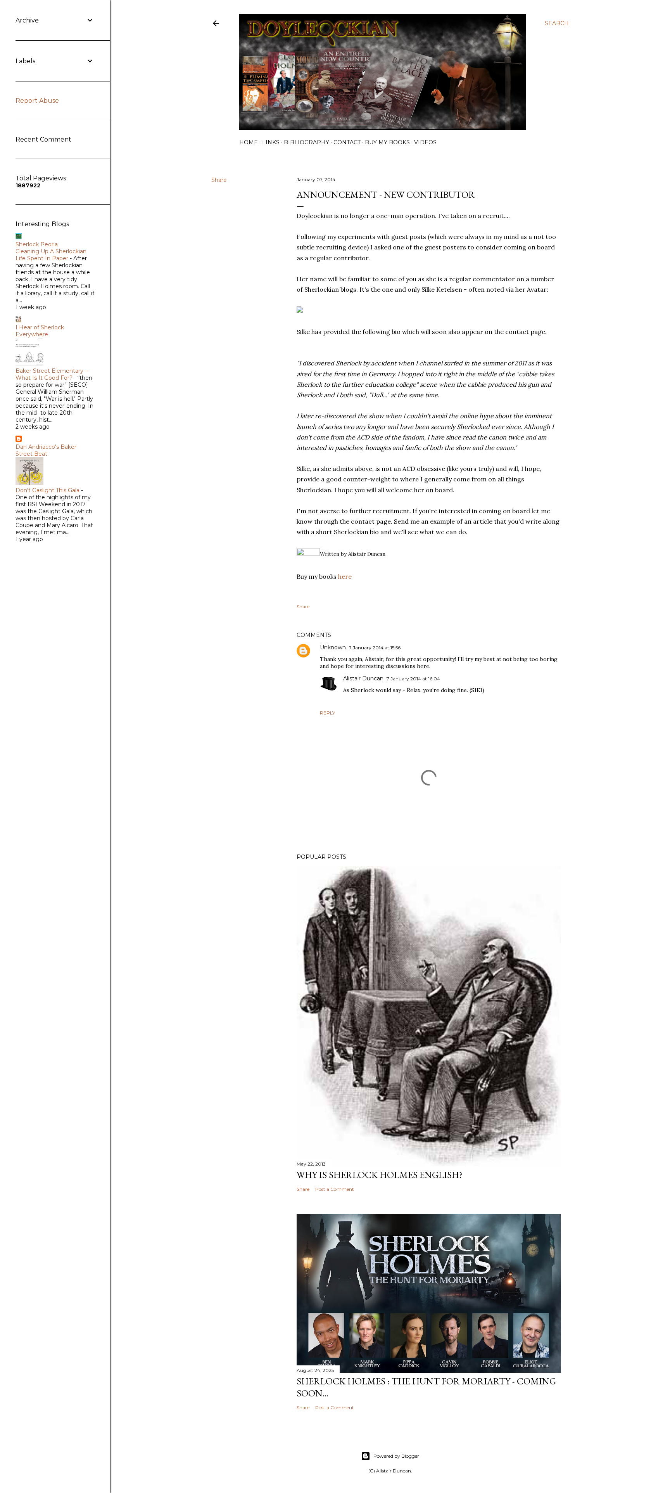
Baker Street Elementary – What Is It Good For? (52, 374)
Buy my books (387, 142)
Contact (347, 142)
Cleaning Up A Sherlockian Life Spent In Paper (51, 255)
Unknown (333, 647)
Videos (425, 142)
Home (248, 142)
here (345, 576)
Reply (327, 713)
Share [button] (219, 179)
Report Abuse (37, 100)
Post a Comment (334, 1189)
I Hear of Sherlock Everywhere (40, 331)
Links (271, 142)
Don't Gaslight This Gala (47, 490)
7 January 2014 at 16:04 (413, 679)
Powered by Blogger (396, 1456)
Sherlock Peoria (37, 244)
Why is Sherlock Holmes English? (380, 1175)
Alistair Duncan (363, 678)
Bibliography (306, 142)
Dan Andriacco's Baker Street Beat (46, 450)
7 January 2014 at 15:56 (375, 647)
